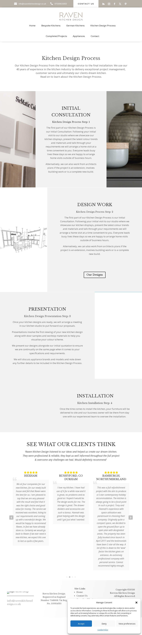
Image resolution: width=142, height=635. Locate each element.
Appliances (79, 36)
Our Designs (95, 274)
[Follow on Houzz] (103, 4)
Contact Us (86, 3)
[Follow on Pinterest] (125, 4)
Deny (104, 623)
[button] (136, 602)
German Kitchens (75, 25)
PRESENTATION (47, 309)
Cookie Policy (102, 630)
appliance (36, 359)
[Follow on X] (120, 4)
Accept (81, 623)
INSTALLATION (95, 396)
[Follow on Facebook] (114, 4)
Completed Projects (56, 36)
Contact (95, 36)
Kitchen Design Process (103, 25)
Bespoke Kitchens (50, 25)
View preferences (127, 623)
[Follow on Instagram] (109, 4)
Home (32, 25)
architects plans (111, 246)
